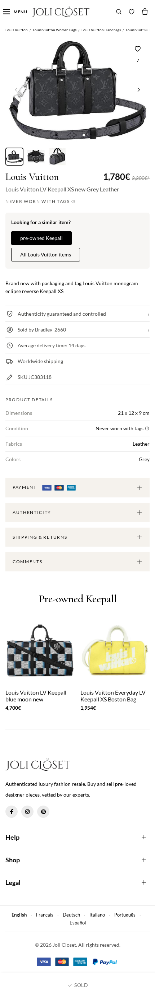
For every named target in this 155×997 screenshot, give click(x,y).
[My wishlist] (132, 11)
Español (78, 923)
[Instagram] (27, 812)
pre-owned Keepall (41, 238)
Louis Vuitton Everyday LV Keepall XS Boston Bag (113, 695)
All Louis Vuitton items (45, 254)
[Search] (119, 11)
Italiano (97, 915)
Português (125, 915)
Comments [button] (27, 561)
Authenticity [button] (32, 512)
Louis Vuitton (32, 177)
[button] (139, 89)
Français (44, 915)
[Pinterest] (43, 812)
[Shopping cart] (145, 11)
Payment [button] (25, 487)
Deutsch (71, 915)
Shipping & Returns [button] (40, 537)
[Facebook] (11, 812)
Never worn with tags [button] (38, 201)
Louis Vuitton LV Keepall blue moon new (35, 695)
